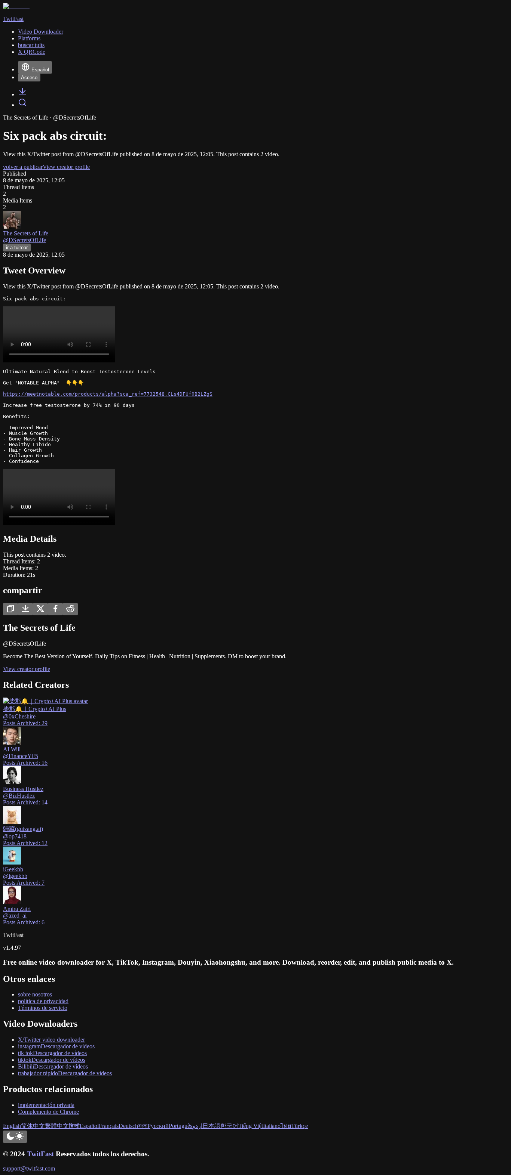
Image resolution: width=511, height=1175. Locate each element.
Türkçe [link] (299, 1126)
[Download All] (25, 609)
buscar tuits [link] (31, 45)
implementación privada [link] (46, 1105)
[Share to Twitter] (40, 609)
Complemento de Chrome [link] (48, 1111)
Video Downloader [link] (40, 31)
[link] (22, 94)
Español (40, 69)
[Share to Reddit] (70, 609)
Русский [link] (158, 1126)
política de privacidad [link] (43, 1001)
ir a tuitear (17, 247)
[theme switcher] (15, 1137)
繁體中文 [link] (57, 1126)
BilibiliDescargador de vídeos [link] (53, 1066)
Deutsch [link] (128, 1126)
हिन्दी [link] (74, 1126)
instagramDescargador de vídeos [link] (56, 1046)
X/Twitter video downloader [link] (51, 1039)
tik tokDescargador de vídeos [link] (52, 1053)
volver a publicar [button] (23, 167)
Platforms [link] (29, 38)
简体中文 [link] (33, 1126)
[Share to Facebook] (55, 609)
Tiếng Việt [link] (250, 1126)
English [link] (12, 1126)
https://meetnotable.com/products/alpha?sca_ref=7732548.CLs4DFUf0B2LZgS (107, 394)
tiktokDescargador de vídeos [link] (51, 1060)
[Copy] (10, 609)
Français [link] (109, 1126)
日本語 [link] (211, 1126)
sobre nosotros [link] (35, 994)
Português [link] (180, 1126)
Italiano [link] (272, 1126)
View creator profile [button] (66, 167)
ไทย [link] (286, 1126)
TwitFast (40, 1154)
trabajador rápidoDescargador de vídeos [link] (65, 1073)
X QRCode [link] (31, 52)
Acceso (29, 77)
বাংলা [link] (142, 1126)
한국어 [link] (229, 1126)
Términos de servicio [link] (42, 1008)
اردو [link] (197, 1126)
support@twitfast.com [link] (29, 1168)
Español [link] (89, 1126)
